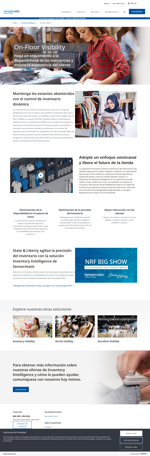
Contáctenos (137, 11)
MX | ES (133, 3)
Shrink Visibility (64, 341)
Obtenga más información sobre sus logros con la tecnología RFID (42, 286)
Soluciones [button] (66, 12)
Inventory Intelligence (28, 23)
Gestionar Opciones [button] (131, 440)
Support (106, 3)
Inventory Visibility (24, 341)
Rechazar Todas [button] (131, 447)
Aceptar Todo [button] (131, 433)
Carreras (48, 427)
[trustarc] (144, 453)
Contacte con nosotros (22, 424)
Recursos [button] (95, 12)
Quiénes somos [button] (111, 12)
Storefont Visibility (108, 341)
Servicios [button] (80, 12)
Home (15, 23)
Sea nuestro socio (118, 3)
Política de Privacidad (9, 454)
